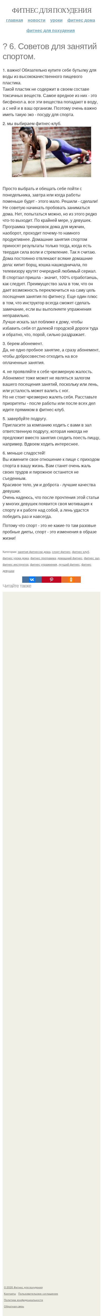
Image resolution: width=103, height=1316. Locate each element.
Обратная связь (14, 1306)
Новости (36, 20)
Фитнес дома (81, 20)
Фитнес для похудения (51, 10)
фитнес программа (43, 558)
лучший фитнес (69, 564)
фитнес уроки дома (16, 558)
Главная (14, 20)
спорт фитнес (61, 551)
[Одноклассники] (71, 579)
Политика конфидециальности (23, 1300)
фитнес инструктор (16, 564)
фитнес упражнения (43, 564)
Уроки (56, 20)
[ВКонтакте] (32, 579)
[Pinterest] (51, 579)
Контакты (10, 1293)
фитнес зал (91, 558)
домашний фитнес (70, 558)
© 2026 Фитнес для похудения (23, 1287)
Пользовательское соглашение (38, 1293)
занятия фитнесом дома (34, 551)
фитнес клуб (80, 551)
